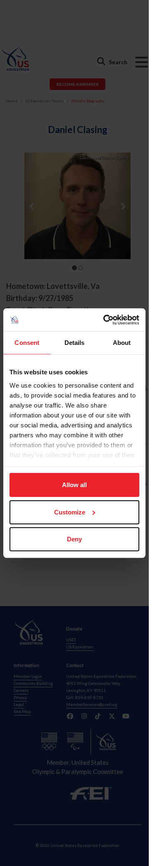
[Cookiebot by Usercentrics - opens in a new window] (105, 319)
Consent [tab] (26, 342)
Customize (69, 511)
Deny (74, 539)
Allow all (74, 484)
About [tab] (122, 342)
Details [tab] (74, 342)
